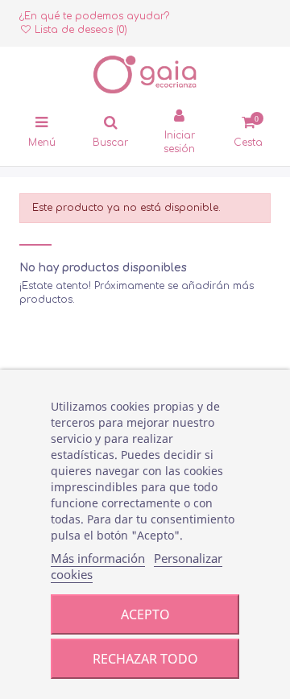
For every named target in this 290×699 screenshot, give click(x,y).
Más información (98, 558)
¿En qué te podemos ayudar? (94, 16)
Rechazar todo (145, 659)
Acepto (145, 614)
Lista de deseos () (79, 29)
